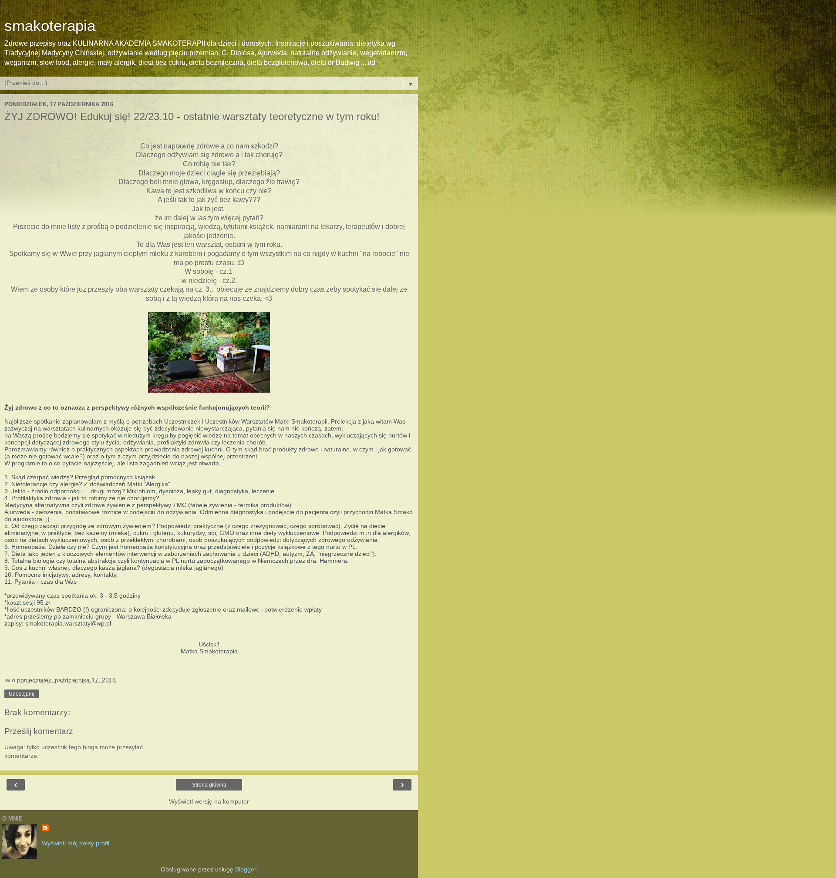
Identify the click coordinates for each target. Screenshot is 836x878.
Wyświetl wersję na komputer (209, 801)
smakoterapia (49, 25)
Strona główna (209, 785)
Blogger (245, 869)
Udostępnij (21, 694)
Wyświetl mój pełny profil (75, 843)
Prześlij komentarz (38, 731)
